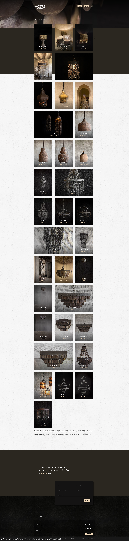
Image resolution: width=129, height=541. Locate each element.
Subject (78, 490)
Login (86, 6)
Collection (42, 19)
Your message (61, 495)
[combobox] (80, 6)
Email (86, 530)
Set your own (115, 538)
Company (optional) (62, 490)
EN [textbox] (79, 6)
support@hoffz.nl (39, 530)
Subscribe (89, 533)
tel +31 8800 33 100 (39, 528)
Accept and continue (123, 538)
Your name (60, 485)
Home (35, 19)
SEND (86, 500)
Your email (79, 485)
